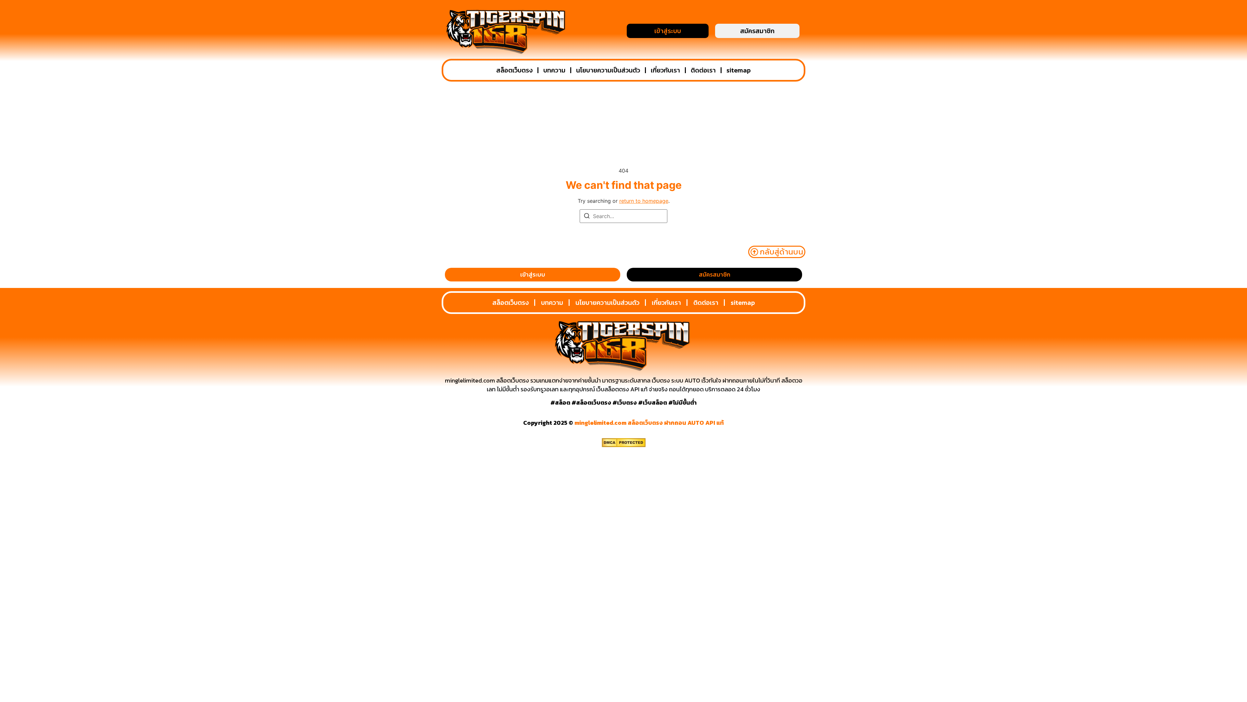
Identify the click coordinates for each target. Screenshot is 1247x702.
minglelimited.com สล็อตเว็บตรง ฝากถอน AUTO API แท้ (649, 422)
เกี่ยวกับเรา (665, 70)
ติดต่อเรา (703, 70)
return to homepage (643, 201)
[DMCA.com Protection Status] (624, 445)
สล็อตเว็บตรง (514, 70)
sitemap (738, 70)
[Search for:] (623, 216)
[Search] (586, 217)
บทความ (554, 70)
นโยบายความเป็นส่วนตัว (608, 70)
